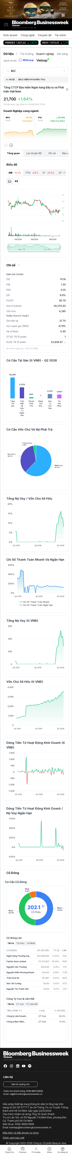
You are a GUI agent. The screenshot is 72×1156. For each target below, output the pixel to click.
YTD (32, 172)
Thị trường (26, 54)
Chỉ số (52, 153)
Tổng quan (13, 153)
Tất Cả (10, 943)
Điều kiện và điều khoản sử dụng (21, 1132)
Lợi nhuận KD (34, 153)
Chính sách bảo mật (13, 1137)
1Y (49, 172)
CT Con (20, 1004)
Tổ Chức (20, 943)
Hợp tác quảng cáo (20, 1084)
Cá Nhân (31, 943)
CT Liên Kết (32, 1004)
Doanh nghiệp (45, 54)
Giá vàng (62, 54)
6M (15, 172)
